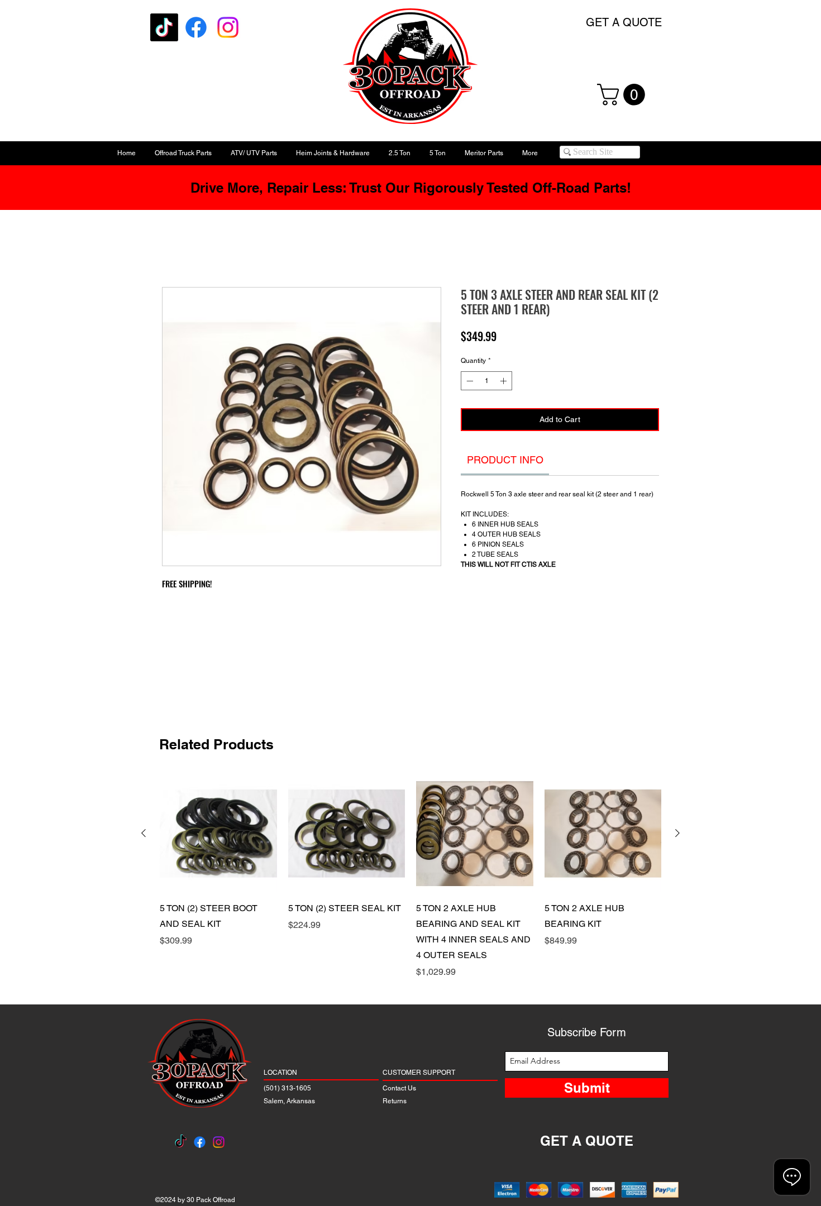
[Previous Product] (143, 833)
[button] (623, 95)
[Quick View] (218, 833)
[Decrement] (468, 384)
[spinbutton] (486, 384)
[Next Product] (677, 833)
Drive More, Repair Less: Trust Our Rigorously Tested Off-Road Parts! (410, 187)
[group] (410, 877)
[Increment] (504, 384)
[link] (505, 463)
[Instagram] (228, 27)
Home (174, 250)
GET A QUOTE (624, 22)
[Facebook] (196, 27)
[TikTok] (164, 27)
